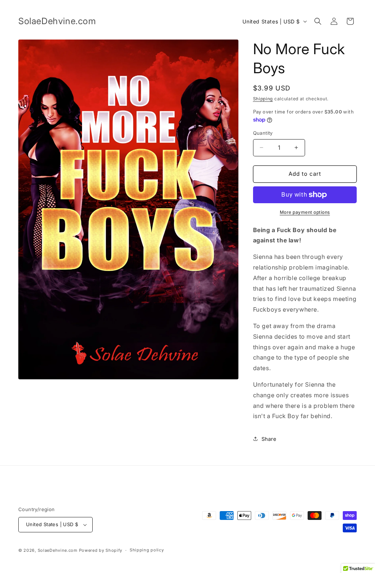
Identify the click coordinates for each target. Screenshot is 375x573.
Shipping (263, 98)
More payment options (305, 212)
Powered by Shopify (101, 550)
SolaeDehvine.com (58, 550)
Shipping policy (147, 549)
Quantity (263, 133)
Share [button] (268, 439)
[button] (318, 21)
